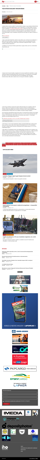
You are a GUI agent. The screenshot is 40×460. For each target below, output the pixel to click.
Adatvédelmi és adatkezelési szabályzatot (12, 401)
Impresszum (23, 449)
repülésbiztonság (27, 143)
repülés (7, 143)
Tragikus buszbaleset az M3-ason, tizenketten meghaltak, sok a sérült (19, 237)
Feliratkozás (6, 403)
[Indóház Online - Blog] (8, 1)
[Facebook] (36, 458)
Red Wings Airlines (9, 144)
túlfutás (19, 144)
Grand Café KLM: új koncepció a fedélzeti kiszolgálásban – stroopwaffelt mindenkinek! (20, 206)
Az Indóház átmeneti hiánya (7, 264)
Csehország (11, 143)
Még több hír (20, 271)
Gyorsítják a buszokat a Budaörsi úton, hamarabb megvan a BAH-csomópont (17, 260)
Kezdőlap (3, 6)
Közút (4, 234)
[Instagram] (37, 458)
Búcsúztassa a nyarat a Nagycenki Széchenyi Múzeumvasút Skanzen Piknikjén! (17, 268)
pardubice (35, 144)
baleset (22, 143)
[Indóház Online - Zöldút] (10, 1)
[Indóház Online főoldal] (13, 1)
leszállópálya (30, 144)
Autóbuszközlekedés (10, 234)
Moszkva (15, 144)
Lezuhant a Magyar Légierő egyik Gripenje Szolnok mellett (16, 176)
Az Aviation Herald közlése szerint (16, 28)
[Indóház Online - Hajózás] (12, 1)
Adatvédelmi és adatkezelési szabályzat (29, 448)
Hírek (7, 6)
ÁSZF (22, 446)
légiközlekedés (17, 143)
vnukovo (3, 145)
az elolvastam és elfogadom (17, 401)
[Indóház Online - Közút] (7, 1)
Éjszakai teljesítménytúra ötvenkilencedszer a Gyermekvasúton (14, 256)
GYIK (22, 451)
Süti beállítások (32, 458)
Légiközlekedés (9, 203)
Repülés (4, 203)
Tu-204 (3, 144)
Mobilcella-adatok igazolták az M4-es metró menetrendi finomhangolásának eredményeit (17, 252)
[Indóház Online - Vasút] (5, 1)
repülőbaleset (24, 144)
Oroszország (33, 143)
